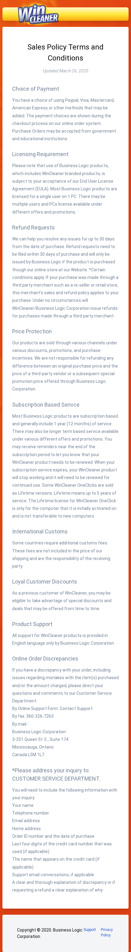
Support (89, 930)
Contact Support (76, 708)
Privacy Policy (107, 932)
